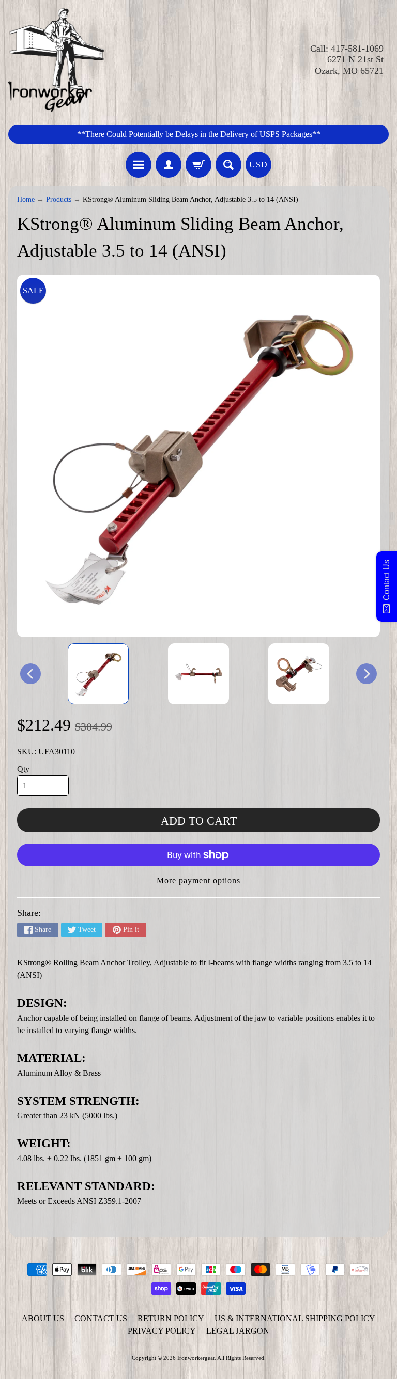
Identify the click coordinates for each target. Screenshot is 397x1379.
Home (26, 199)
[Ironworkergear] (56, 60)
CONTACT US (100, 1318)
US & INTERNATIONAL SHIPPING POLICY (295, 1318)
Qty (23, 769)
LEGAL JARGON (237, 1330)
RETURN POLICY (171, 1318)
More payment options (198, 880)
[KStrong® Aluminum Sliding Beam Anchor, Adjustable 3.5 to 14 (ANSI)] (98, 673)
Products (58, 199)
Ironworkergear (196, 1358)
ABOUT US (43, 1318)
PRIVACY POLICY (162, 1330)
